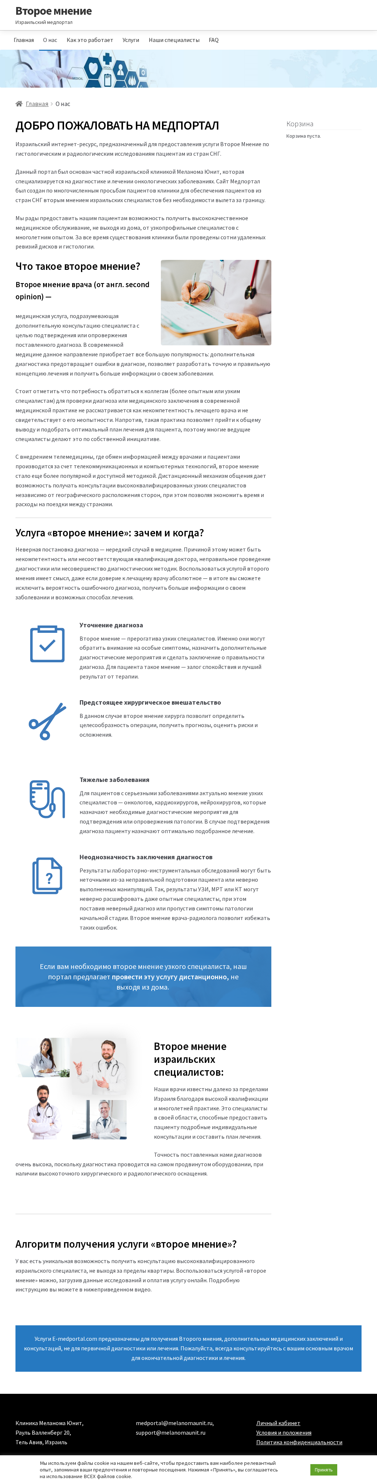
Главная (24, 39)
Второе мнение (53, 10)
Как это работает (90, 39)
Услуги (131, 39)
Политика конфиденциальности (299, 1442)
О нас (50, 39)
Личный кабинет (278, 1423)
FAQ (214, 39)
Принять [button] (324, 1470)
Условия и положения (283, 1432)
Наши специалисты (174, 39)
